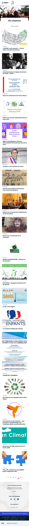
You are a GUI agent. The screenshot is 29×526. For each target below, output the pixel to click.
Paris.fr (25, 513)
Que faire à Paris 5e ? (12, 523)
